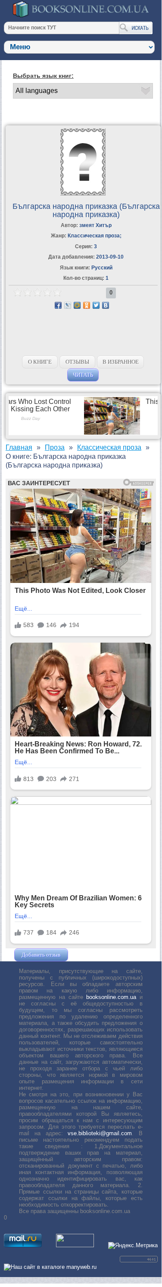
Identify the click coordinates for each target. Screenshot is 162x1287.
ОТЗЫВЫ (77, 362)
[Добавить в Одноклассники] (86, 305)
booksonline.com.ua (111, 997)
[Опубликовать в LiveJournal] (67, 305)
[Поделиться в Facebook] (58, 305)
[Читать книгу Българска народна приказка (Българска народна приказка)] (83, 193)
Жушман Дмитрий (93, 954)
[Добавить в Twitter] (96, 305)
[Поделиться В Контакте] (105, 305)
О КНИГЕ (40, 362)
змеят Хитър (95, 225)
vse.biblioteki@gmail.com (100, 1133)
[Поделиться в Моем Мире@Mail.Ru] (77, 305)
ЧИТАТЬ (83, 374)
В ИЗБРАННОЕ (121, 362)
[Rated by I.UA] (75, 1245)
